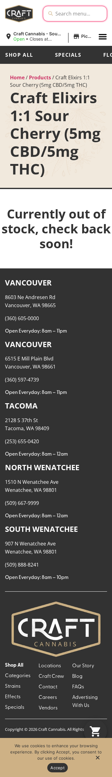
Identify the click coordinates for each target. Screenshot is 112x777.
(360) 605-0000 (22, 318)
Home (17, 77)
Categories (17, 675)
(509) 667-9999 (22, 503)
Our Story (83, 666)
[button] (49, 36)
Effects (13, 697)
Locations (50, 666)
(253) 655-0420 (22, 441)
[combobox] (80, 13)
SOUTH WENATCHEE (41, 529)
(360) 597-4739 (22, 379)
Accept (57, 767)
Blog (77, 676)
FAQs (78, 687)
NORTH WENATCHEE (42, 467)
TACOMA (21, 405)
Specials (68, 54)
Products (40, 77)
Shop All (19, 54)
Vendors (48, 708)
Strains (13, 686)
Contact (48, 687)
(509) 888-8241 (22, 564)
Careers (48, 697)
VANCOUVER (28, 282)
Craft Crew (51, 676)
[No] (97, 759)
